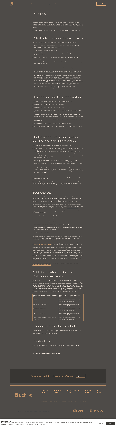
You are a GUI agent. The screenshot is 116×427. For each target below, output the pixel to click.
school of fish (82, 401)
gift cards (70, 4)
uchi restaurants (72, 401)
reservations (101, 3)
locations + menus (33, 4)
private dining (46, 4)
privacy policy (19, 424)
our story (99, 391)
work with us (53, 401)
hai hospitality (62, 401)
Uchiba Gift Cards (88, 391)
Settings (101, 423)
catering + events (58, 4)
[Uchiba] (12, 4)
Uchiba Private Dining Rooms (73, 391)
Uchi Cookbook (44, 401)
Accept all (110, 423)
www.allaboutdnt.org (72, 207)
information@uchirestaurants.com (41, 244)
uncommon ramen (57, 391)
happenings (80, 4)
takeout (89, 4)
